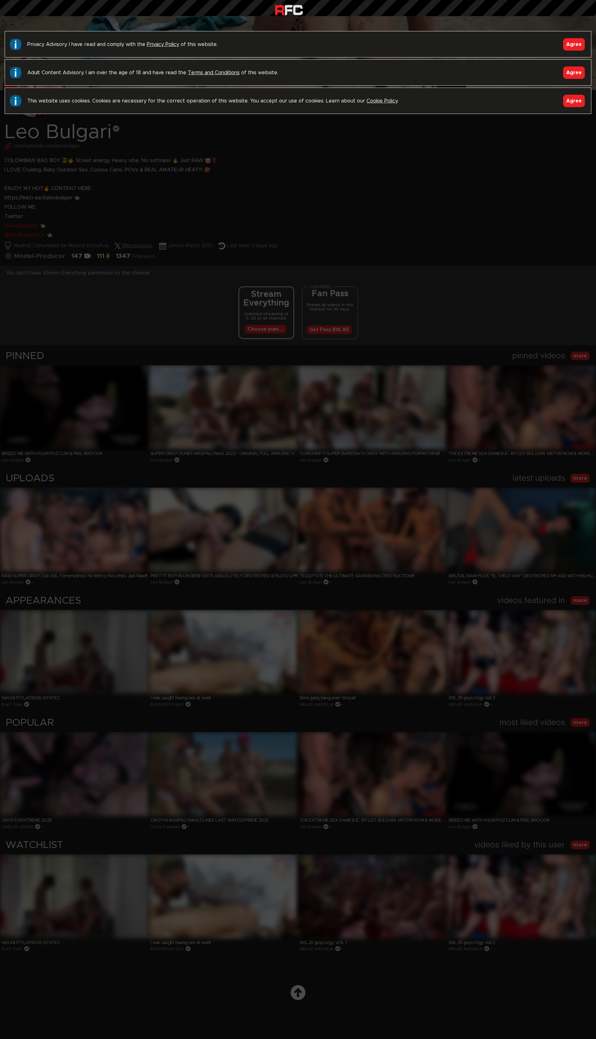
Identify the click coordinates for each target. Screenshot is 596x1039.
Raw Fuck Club (289, 9)
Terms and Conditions (214, 72)
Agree (574, 44)
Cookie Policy (382, 100)
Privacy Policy (163, 44)
